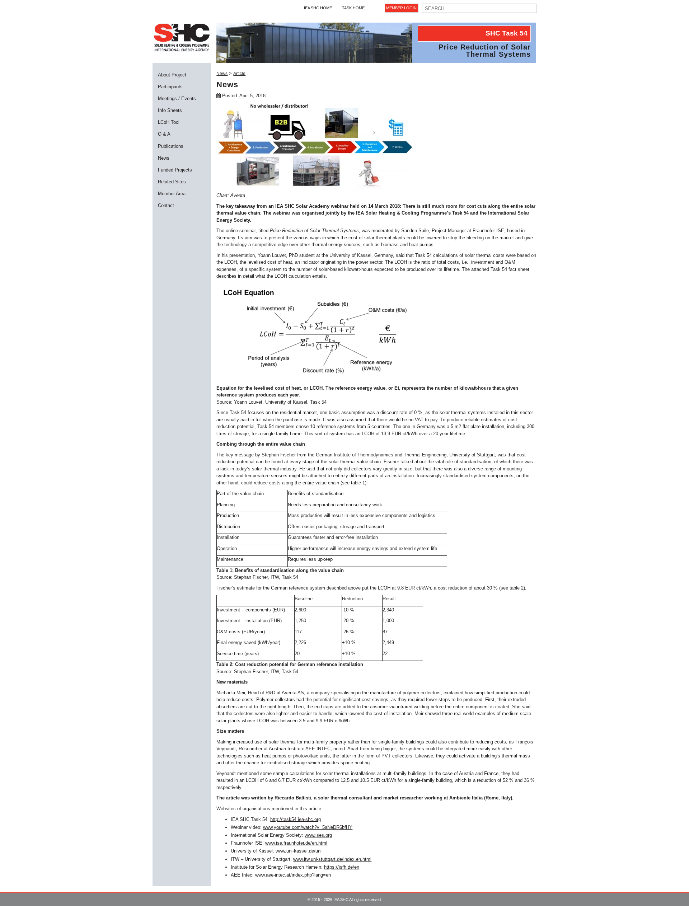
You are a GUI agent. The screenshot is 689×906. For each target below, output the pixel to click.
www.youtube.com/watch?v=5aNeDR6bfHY (307, 827)
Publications (170, 146)
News (163, 158)
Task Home (353, 8)
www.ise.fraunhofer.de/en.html (296, 843)
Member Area (172, 193)
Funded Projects (175, 170)
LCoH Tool (168, 122)
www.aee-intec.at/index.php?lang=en (293, 875)
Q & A (164, 134)
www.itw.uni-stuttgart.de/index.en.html (332, 859)
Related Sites (172, 181)
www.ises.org (318, 835)
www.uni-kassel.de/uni (299, 851)
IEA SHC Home (318, 8)
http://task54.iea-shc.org (295, 819)
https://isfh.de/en (341, 867)
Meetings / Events (177, 98)
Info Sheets (170, 110)
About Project (172, 75)
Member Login (401, 8)
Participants (170, 86)
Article (239, 73)
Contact (166, 205)
